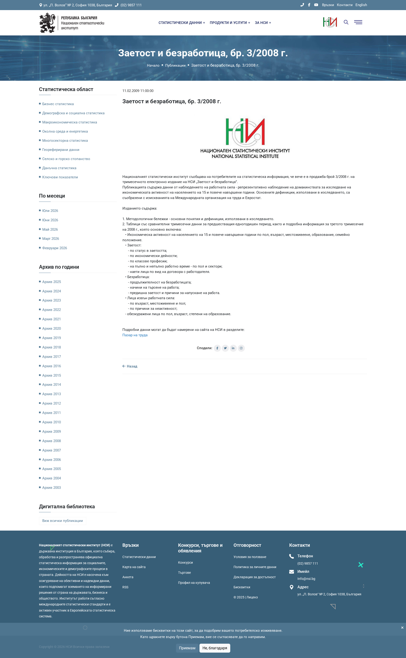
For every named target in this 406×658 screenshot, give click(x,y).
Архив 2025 (51, 282)
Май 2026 (50, 229)
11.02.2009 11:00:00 (137, 91)
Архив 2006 (51, 460)
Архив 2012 (51, 403)
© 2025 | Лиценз (246, 597)
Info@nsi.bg (306, 579)
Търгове (184, 572)
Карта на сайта (134, 567)
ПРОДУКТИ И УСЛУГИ (229, 23)
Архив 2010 (51, 422)
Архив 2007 (51, 450)
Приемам (187, 648)
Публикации (175, 65)
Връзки (328, 5)
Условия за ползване (250, 557)
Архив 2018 (51, 347)
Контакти (345, 5)
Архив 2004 (51, 478)
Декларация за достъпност (255, 577)
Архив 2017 (51, 357)
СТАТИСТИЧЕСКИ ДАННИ (181, 23)
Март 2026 (50, 239)
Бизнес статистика (58, 104)
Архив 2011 (51, 413)
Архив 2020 (51, 328)
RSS (125, 587)
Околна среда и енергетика (65, 131)
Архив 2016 (51, 366)
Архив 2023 (51, 300)
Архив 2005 (51, 469)
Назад (131, 366)
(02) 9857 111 (131, 5)
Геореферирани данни (60, 150)
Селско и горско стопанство (66, 159)
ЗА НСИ (262, 23)
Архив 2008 (51, 441)
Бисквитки (242, 587)
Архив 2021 (51, 319)
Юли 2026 (50, 211)
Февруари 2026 (54, 248)
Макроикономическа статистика (69, 122)
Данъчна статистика (59, 168)
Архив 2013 (51, 394)
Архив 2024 (51, 291)
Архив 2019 (51, 338)
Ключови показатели (60, 177)
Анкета (127, 577)
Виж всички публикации (62, 521)
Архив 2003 (51, 488)
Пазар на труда (135, 335)
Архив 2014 (51, 385)
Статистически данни (139, 557)
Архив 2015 (51, 375)
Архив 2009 (51, 431)
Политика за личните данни (255, 567)
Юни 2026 (50, 220)
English (361, 5)
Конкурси (185, 562)
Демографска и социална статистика (73, 113)
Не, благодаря (215, 648)
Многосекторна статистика (65, 140)
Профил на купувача (194, 583)
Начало (153, 65)
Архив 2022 (51, 310)
